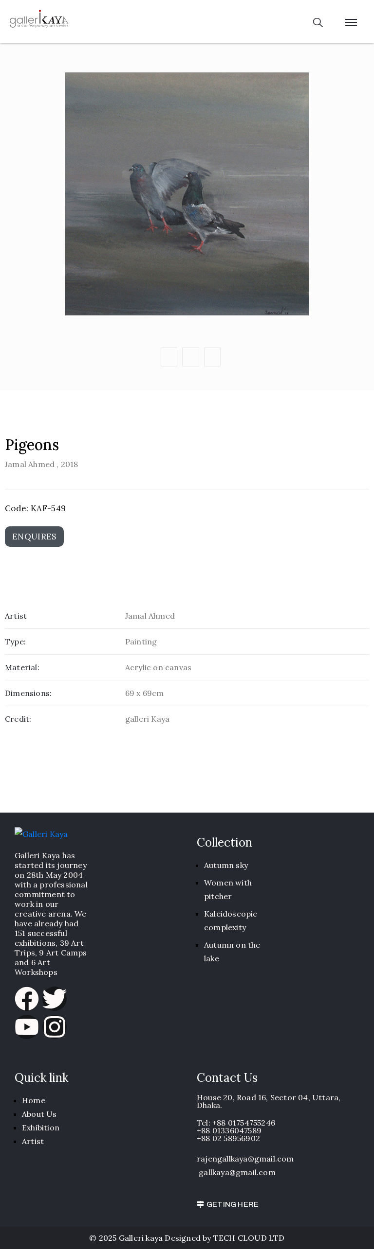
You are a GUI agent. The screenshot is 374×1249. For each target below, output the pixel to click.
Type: (15, 641)
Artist (16, 616)
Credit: (18, 719)
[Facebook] (27, 999)
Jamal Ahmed (30, 464)
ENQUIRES (34, 536)
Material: (22, 667)
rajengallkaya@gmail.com (245, 1158)
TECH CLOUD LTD (249, 1238)
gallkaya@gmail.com (237, 1172)
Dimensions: (28, 693)
